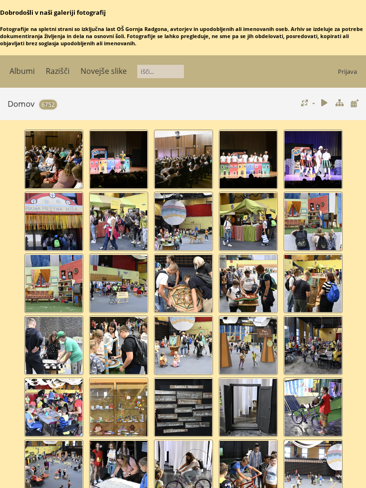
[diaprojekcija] (324, 103)
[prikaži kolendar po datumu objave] (354, 103)
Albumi (22, 71)
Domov (21, 103)
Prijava (347, 71)
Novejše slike (104, 71)
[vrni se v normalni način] (339, 103)
